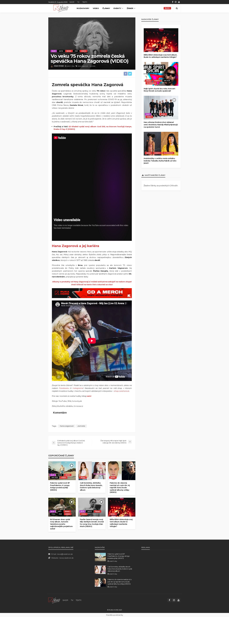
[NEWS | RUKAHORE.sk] (54, 600)
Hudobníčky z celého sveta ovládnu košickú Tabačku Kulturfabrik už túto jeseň (160, 160)
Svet (60, 511)
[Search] (177, 8)
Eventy (117, 8)
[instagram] (175, 2)
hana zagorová (83, 66)
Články (106, 8)
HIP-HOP (55, 477)
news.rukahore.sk (66, 558)
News (69, 51)
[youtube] (179, 2)
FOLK (53, 514)
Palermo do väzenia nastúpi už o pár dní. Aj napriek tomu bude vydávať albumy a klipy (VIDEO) (120, 487)
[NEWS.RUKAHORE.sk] (61, 8)
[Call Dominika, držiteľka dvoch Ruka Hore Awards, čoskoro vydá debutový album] (92, 470)
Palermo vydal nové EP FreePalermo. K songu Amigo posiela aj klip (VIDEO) (60, 486)
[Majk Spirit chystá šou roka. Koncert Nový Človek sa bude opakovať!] (161, 74)
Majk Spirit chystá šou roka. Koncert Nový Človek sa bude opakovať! (159, 90)
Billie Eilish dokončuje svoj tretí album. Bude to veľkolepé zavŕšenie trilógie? (121, 523)
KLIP (53, 51)
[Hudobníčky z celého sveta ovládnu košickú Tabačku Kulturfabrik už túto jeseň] (161, 144)
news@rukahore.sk (65, 554)
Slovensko (151, 83)
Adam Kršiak (59, 66)
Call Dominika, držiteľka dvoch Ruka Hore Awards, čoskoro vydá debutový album (91, 486)
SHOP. (72, 2)
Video (96, 8)
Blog (167, 8)
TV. (78, 2)
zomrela (92, 66)
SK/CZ (61, 51)
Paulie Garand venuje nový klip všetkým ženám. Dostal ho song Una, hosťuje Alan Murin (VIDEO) (92, 523)
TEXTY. (85, 2)
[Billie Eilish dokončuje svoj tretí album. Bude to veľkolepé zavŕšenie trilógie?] (121, 507)
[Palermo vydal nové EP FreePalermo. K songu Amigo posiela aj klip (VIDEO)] (62, 470)
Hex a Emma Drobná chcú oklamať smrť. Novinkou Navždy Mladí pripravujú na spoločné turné (161, 124)
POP (76, 51)
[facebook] (172, 2)
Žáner (130, 8)
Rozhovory (83, 8)
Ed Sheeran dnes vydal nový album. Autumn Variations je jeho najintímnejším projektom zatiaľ (61, 524)
